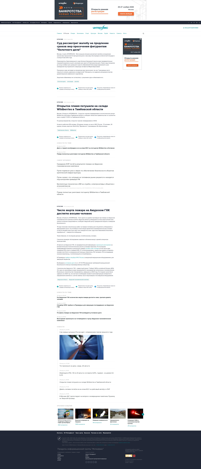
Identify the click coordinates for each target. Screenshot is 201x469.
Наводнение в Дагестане (114, 421)
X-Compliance (60, 455)
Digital (106, 33)
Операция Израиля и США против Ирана (64, 421)
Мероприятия (74, 22)
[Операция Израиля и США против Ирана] (65, 419)
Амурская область (62, 279)
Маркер (59, 458)
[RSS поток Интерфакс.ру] (93, 462)
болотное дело (62, 81)
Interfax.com (26, 22)
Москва (100, 33)
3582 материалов (62, 425)
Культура (93, 33)
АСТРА (59, 460)
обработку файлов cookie (124, 442)
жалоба (77, 81)
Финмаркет (44, 22)
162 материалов (114, 424)
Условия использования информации (133, 459)
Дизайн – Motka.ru (129, 462)
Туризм (50, 22)
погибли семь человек (92, 248)
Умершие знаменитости (100, 420)
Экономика (80, 33)
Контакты (60, 433)
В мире (73, 33)
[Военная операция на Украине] (83, 418)
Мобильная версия (6, 22)
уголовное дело (70, 263)
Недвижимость (57, 22)
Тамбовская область (63, 130)
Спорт (87, 33)
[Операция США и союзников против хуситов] (135, 418)
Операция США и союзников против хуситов (133, 421)
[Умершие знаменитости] (100, 418)
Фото (124, 33)
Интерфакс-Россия (35, 22)
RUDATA (87, 457)
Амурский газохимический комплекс (79, 279)
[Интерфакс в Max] (96, 462)
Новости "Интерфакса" (90, 454)
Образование (66, 22)
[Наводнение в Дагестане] (118, 418)
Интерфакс (100, 27)
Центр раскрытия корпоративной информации (96, 458)
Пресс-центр (79, 433)
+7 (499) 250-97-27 (111, 445)
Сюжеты (119, 33)
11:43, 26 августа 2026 (69, 206)
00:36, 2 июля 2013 (68, 39)
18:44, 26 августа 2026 (69, 102)
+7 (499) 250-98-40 (100, 445)
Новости (112, 33)
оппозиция (70, 81)
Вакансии (87, 433)
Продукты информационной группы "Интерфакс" (80, 449)
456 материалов (97, 422)
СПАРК (59, 454)
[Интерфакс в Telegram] (89, 462)
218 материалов (132, 426)
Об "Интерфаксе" (16, 22)
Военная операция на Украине (82, 421)
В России (66, 33)
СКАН (86, 455)
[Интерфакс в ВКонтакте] (91, 462)
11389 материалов (80, 424)
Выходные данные (129, 461)
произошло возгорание (103, 245)
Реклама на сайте (96, 433)
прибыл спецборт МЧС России (74, 257)
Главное (59, 33)
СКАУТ (59, 457)
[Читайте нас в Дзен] (86, 462)
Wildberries (73, 130)
